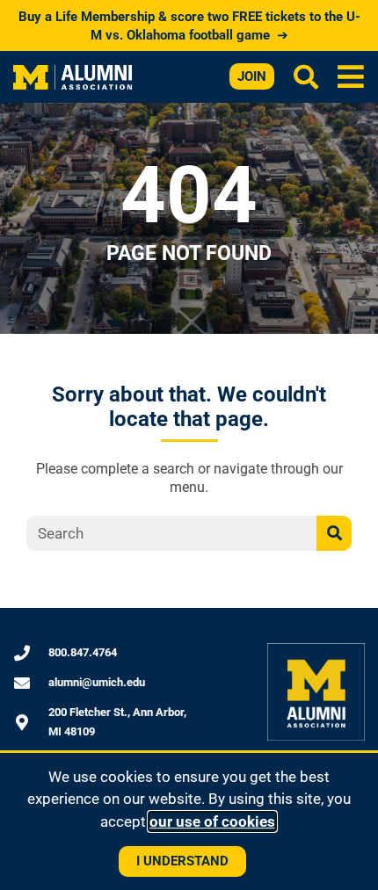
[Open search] (306, 76)
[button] (351, 77)
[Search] (334, 533)
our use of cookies (212, 821)
